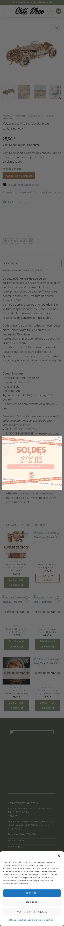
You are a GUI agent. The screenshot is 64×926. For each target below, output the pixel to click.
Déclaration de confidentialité (41, 920)
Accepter (32, 893)
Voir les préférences (32, 911)
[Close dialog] (59, 438)
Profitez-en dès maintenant (30, 466)
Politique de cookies (17, 920)
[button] (59, 855)
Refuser (32, 902)
